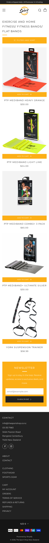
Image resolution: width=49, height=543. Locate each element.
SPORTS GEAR (9, 477)
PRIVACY (6, 511)
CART (5, 485)
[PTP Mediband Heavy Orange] (24, 69)
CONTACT (7, 460)
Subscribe (23, 399)
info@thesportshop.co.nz (14, 423)
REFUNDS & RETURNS (13, 502)
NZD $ (23, 524)
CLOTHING (7, 468)
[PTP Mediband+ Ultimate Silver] (24, 255)
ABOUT (6, 456)
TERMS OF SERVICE (12, 498)
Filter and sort (26, 40)
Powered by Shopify (24, 537)
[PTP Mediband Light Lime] (24, 131)
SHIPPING (7, 506)
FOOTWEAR (8, 472)
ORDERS (6, 493)
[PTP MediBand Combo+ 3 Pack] (24, 193)
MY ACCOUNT (9, 489)
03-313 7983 (7, 427)
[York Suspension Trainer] (24, 316)
